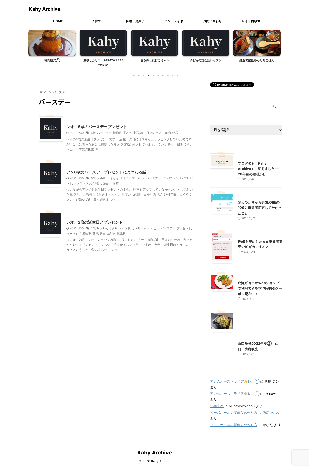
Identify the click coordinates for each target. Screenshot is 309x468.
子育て (96, 21)
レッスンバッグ (84, 183)
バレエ (140, 178)
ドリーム (140, 228)
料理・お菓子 (135, 21)
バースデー (104, 133)
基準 (95, 233)
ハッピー (153, 228)
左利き (111, 233)
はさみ (113, 228)
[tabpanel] (52, 50)
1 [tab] (134, 75)
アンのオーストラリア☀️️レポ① (234, 381)
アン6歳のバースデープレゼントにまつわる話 (106, 172)
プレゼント (184, 228)
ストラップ (127, 178)
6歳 (93, 133)
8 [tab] (167, 75)
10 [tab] (177, 75)
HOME (58, 21)
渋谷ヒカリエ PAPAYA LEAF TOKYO (103, 62)
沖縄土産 (217, 406)
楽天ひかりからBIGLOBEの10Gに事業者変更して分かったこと (260, 207)
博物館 (117, 133)
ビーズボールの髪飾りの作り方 (233, 412)
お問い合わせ (212, 21)
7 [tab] (163, 75)
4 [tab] (148, 75)
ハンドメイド (173, 21)
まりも (114, 178)
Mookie (102, 228)
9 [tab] (172, 75)
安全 (102, 233)
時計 (98, 183)
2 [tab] (138, 75)
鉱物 (168, 133)
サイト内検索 (251, 21)
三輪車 (86, 233)
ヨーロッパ (73, 233)
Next (276, 47)
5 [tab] (153, 75)
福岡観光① (52, 60)
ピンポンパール (172, 178)
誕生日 (107, 183)
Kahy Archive (44, 9)
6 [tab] (158, 75)
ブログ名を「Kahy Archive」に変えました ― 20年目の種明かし (258, 168)
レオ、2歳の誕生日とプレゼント (94, 222)
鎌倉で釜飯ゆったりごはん (256, 60)
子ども (127, 133)
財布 (116, 183)
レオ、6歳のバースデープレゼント (96, 126)
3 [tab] (143, 75)
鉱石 (175, 133)
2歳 (93, 228)
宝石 (136, 133)
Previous (32, 47)
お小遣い (103, 178)
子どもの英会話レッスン (206, 60)
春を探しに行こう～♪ (154, 60)
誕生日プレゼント (152, 133)
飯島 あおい (272, 412)
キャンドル (126, 228)
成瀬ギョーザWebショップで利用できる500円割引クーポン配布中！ (260, 288)
